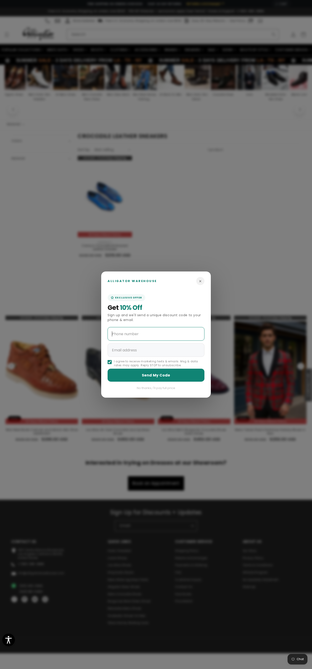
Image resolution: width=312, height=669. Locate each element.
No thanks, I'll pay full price (156, 388)
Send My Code (156, 375)
